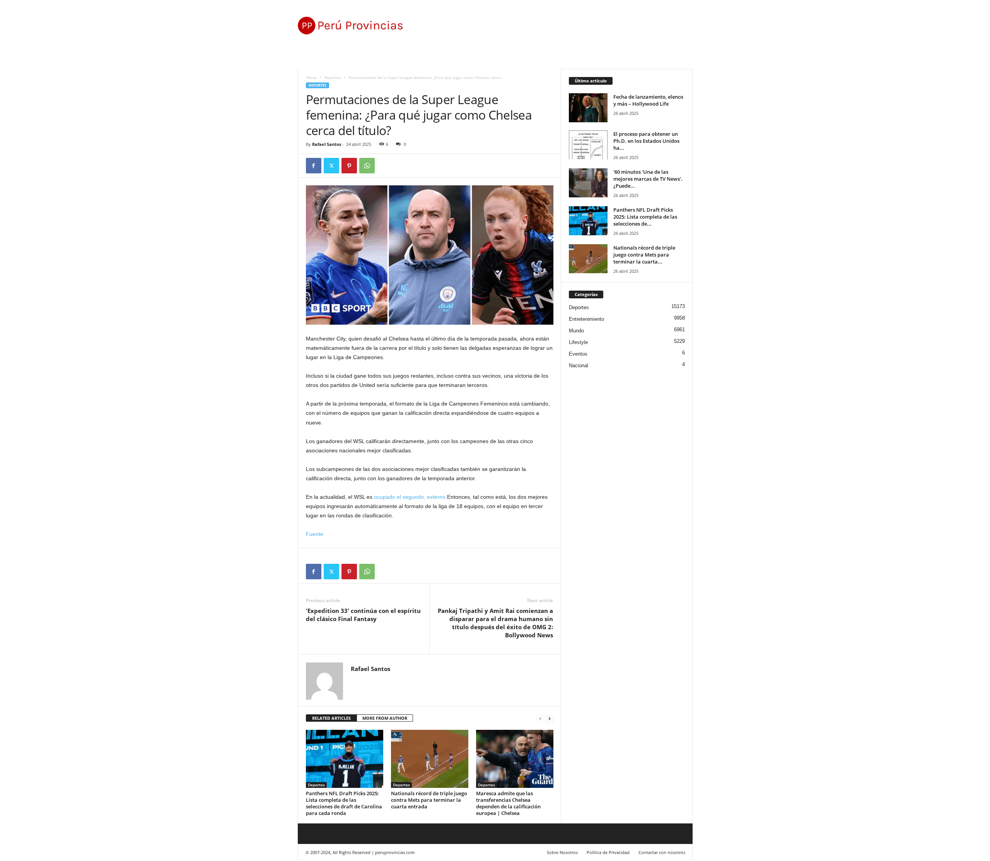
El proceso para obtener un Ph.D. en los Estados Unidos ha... (646, 140)
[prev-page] (540, 718)
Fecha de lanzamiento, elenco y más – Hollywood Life (648, 100)
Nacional (578, 365)
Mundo (576, 331)
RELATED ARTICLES (331, 718)
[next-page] (549, 718)
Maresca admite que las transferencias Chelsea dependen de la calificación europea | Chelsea (508, 803)
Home (311, 77)
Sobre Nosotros (562, 852)
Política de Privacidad (608, 852)
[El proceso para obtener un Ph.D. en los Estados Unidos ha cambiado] (588, 144)
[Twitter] (331, 165)
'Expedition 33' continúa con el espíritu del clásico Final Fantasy (363, 615)
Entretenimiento (586, 319)
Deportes (332, 77)
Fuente (314, 534)
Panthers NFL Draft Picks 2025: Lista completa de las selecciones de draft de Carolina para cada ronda (344, 803)
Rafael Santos (326, 144)
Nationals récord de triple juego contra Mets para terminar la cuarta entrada (429, 800)
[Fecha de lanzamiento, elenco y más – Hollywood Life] (588, 107)
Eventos (578, 354)
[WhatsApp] (367, 165)
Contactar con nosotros (661, 852)
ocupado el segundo (410, 497)
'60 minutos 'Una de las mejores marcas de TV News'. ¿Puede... (648, 178)
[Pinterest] (349, 165)
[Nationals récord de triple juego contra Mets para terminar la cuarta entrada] (429, 759)
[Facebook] (313, 165)
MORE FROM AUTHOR (384, 718)
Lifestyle (578, 342)
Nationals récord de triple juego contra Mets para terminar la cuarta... (644, 254)
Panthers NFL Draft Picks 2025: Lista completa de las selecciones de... (645, 216)
